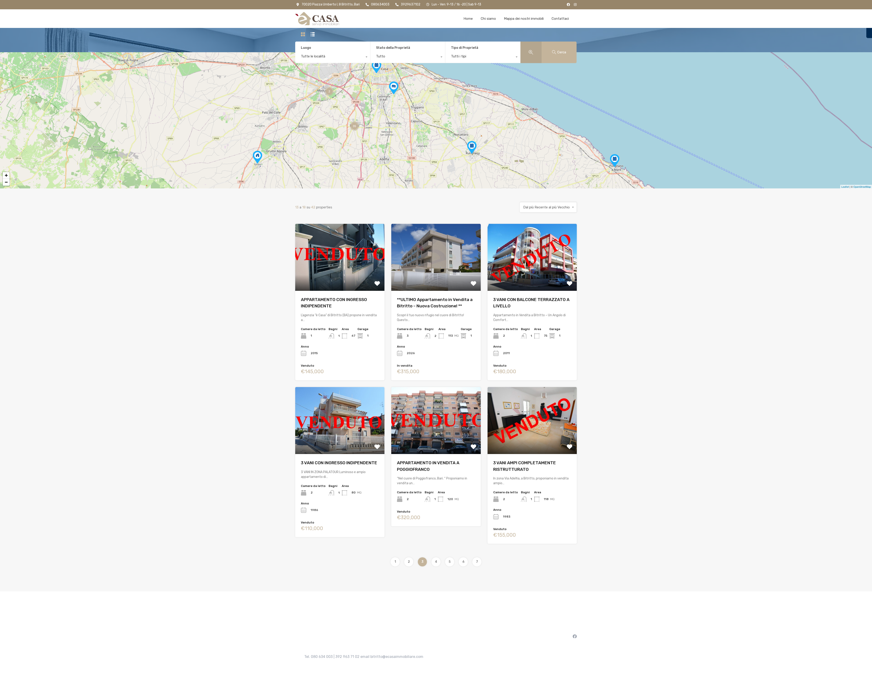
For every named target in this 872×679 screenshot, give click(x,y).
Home (468, 19)
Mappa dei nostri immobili (524, 19)
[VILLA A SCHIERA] (394, 87)
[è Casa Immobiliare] (317, 18)
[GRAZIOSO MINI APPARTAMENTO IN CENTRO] (614, 160)
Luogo (306, 48)
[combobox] (332, 57)
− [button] (6, 182)
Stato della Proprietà (393, 48)
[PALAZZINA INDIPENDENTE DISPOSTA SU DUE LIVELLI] (257, 157)
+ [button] (6, 175)
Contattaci (560, 19)
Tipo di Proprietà (464, 48)
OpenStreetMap (862, 186)
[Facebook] (568, 4)
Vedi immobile (340, 277)
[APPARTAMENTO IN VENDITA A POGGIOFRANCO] (376, 66)
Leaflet (845, 186)
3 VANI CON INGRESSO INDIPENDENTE (339, 462)
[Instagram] (575, 4)
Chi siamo (488, 19)
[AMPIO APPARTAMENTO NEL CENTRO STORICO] (472, 147)
